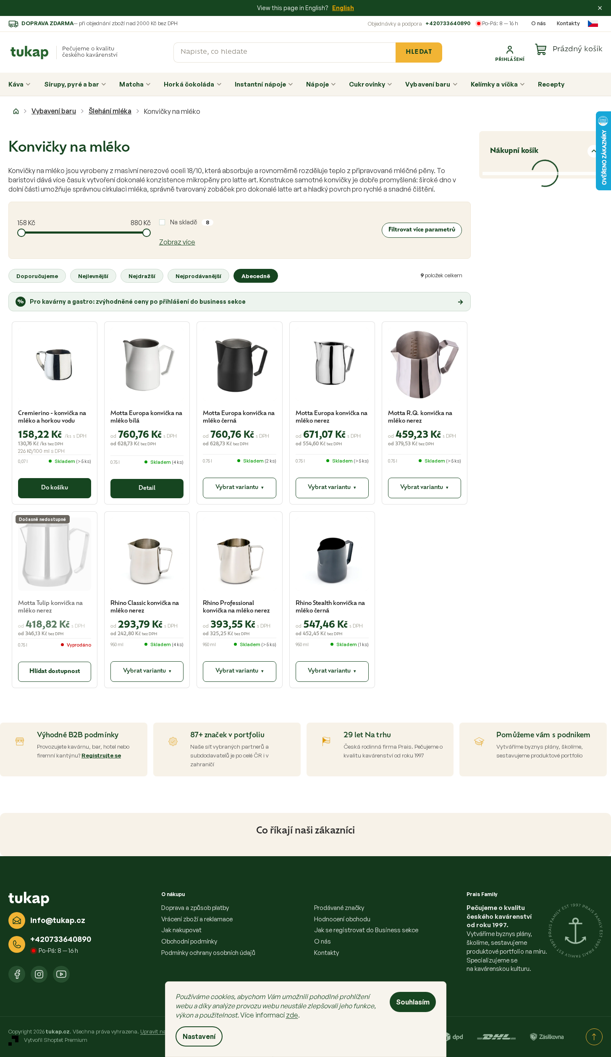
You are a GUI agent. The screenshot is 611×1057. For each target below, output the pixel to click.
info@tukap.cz (57, 920)
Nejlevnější (93, 275)
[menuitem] (19, 84)
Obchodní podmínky (189, 941)
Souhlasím (413, 1002)
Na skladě (189, 222)
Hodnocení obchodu (342, 919)
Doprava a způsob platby (195, 908)
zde (292, 1015)
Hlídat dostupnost (54, 671)
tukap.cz (39, 974)
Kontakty (568, 23)
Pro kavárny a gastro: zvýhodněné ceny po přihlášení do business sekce (240, 301)
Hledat (419, 52)
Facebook (16, 974)
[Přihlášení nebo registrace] (510, 52)
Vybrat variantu (239, 487)
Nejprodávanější (198, 275)
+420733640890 (447, 23)
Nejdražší (141, 275)
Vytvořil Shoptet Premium (55, 1040)
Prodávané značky (339, 908)
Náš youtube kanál (61, 974)
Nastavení (199, 1036)
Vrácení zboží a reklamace (197, 919)
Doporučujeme (37, 275)
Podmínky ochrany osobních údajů (208, 953)
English (343, 7)
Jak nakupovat (181, 930)
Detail (147, 488)
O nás (538, 23)
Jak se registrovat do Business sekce (366, 930)
